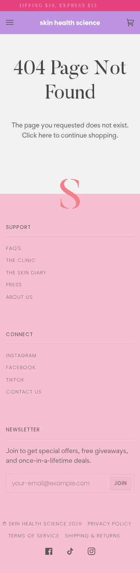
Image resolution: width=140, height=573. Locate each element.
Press (14, 284)
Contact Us (24, 391)
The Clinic (21, 260)
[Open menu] (17, 22)
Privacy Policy (109, 523)
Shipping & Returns (92, 535)
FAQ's (13, 248)
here (45, 136)
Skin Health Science (38, 523)
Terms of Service (33, 535)
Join (120, 483)
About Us (19, 297)
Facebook (20, 367)
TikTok (15, 379)
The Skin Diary (26, 272)
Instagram (21, 355)
